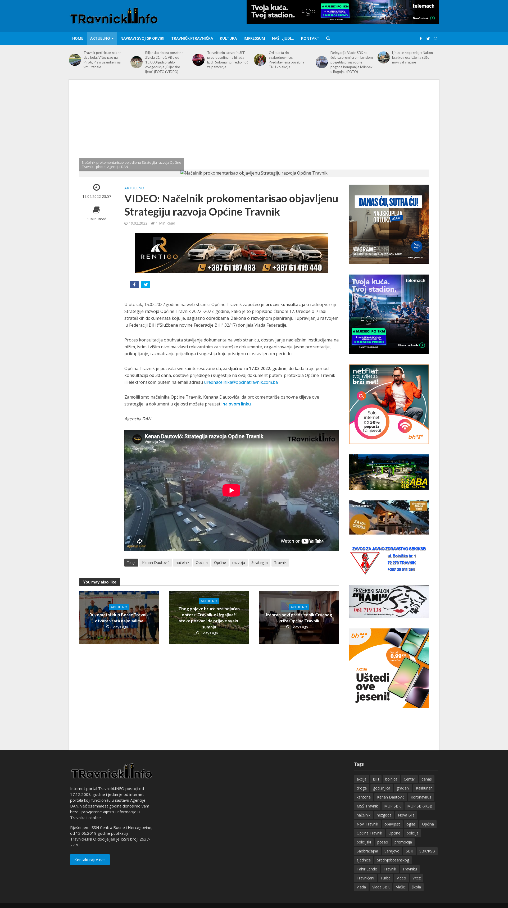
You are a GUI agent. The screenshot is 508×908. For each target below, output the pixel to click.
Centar (409, 779)
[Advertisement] (254, 130)
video (401, 877)
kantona (364, 797)
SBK (409, 851)
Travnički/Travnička (192, 38)
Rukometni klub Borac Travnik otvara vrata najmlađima (119, 617)
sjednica (364, 860)
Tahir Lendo (367, 869)
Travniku (409, 869)
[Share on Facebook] (135, 285)
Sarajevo (392, 851)
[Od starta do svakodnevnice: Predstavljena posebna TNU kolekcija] (260, 60)
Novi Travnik (367, 824)
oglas (411, 824)
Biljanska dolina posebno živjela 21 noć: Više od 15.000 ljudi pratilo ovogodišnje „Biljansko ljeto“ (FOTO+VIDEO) (164, 62)
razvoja (238, 562)
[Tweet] (146, 285)
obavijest (392, 824)
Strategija (259, 562)
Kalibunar (424, 788)
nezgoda (384, 815)
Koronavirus (421, 797)
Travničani (365, 877)
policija (413, 833)
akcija (361, 779)
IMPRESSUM (254, 38)
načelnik (182, 562)
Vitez (416, 877)
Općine (220, 562)
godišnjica (381, 788)
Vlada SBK (381, 886)
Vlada (361, 886)
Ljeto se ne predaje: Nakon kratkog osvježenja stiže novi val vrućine (412, 57)
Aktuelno (100, 38)
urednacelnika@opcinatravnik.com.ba (241, 382)
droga (362, 788)
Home (77, 38)
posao (382, 842)
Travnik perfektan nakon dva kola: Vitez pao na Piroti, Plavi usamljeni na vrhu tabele (102, 60)
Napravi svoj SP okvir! (142, 38)
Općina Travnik (369, 833)
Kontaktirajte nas (90, 859)
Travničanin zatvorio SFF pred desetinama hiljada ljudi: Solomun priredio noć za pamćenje (227, 60)
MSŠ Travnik (367, 806)
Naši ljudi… (283, 38)
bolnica (391, 779)
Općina (202, 562)
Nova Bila (406, 815)
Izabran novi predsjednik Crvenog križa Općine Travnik (299, 617)
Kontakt (310, 38)
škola (416, 886)
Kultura (228, 38)
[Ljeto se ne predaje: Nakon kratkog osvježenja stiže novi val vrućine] (384, 57)
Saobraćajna (367, 851)
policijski (364, 842)
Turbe (385, 877)
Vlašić (401, 886)
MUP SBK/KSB (419, 806)
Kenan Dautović (155, 562)
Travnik (280, 562)
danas (426, 779)
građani (403, 788)
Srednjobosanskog (393, 860)
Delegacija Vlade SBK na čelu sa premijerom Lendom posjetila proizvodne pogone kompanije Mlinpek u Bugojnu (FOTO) (351, 62)
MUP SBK (392, 806)
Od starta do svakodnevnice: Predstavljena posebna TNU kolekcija (286, 60)
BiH (376, 779)
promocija (403, 842)
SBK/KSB (427, 851)
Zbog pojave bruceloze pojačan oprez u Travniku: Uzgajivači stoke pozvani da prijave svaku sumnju (209, 617)
